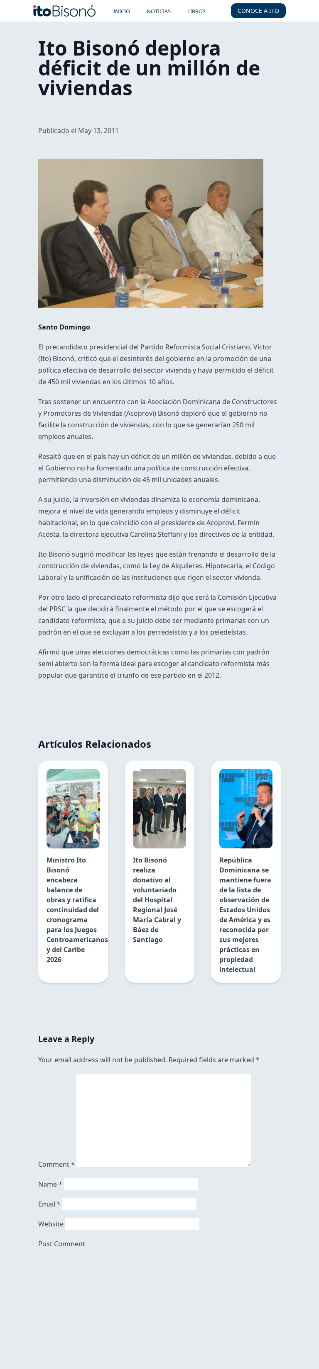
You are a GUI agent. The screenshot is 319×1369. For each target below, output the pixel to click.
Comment (56, 1164)
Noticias (159, 11)
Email (49, 1204)
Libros (196, 11)
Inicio (121, 11)
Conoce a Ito (258, 11)
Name (50, 1184)
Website (51, 1223)
